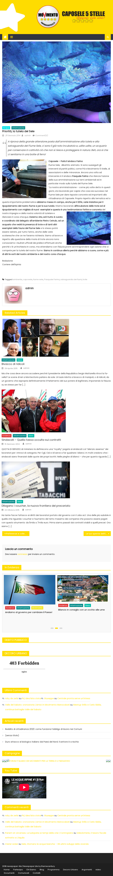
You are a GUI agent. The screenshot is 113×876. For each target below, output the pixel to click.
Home (7, 869)
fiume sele (38, 279)
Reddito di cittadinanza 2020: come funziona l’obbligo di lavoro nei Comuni (43, 729)
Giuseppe (49, 698)
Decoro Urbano (70, 869)
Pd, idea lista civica (31, 698)
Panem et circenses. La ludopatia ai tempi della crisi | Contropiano (39, 832)
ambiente (17, 279)
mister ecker (11, 844)
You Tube (11, 770)
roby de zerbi (11, 698)
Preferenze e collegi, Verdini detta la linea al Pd (17, 533)
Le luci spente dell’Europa (98, 533)
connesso (23, 554)
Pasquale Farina (52, 279)
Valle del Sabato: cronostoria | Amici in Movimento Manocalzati (37, 704)
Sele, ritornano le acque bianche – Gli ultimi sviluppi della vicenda (55, 844)
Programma (53, 869)
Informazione (18, 128)
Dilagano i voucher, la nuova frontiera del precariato (36, 505)
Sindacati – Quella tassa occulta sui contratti (31, 439)
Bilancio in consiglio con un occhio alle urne (28, 609)
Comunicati (23, 873)
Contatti (36, 873)
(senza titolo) (12, 735)
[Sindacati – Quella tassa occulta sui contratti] (56, 411)
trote (85, 279)
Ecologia (63, 612)
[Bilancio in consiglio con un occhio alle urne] (29, 588)
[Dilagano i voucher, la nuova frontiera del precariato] (56, 480)
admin (27, 135)
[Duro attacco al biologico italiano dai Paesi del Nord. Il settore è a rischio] (82, 592)
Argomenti (87, 869)
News (20, 360)
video (98, 869)
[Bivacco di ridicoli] (56, 338)
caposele (27, 279)
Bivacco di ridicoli (13, 364)
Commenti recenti (17, 807)
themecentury (48, 866)
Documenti (9, 873)
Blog (42, 869)
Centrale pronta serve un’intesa (73, 698)
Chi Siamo (31, 869)
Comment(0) (41, 135)
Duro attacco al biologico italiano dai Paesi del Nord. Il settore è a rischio (42, 741)
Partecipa (18, 869)
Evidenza (7, 435)
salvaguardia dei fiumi (71, 279)
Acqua (6, 128)
